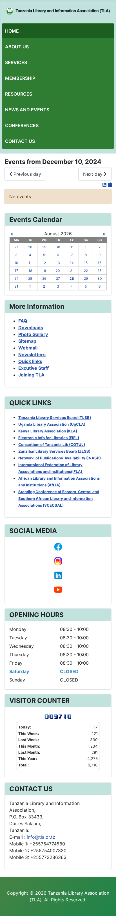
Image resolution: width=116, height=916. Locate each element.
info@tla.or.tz (41, 837)
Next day (93, 174)
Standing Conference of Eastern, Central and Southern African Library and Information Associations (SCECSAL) (58, 498)
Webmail (27, 348)
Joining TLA (31, 375)
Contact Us (20, 141)
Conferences (22, 125)
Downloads (30, 327)
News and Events (27, 109)
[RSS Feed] (105, 185)
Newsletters (32, 354)
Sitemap (27, 341)
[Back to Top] (106, 906)
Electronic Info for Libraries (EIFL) (48, 438)
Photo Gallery (33, 334)
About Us (17, 46)
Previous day (26, 174)
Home (12, 31)
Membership (20, 78)
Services (16, 62)
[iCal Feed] (110, 185)
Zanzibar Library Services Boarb (54, 451)
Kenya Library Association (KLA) (47, 431)
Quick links (30, 361)
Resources (18, 94)
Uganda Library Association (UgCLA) (51, 424)
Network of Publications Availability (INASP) (59, 458)
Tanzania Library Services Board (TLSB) (54, 417)
